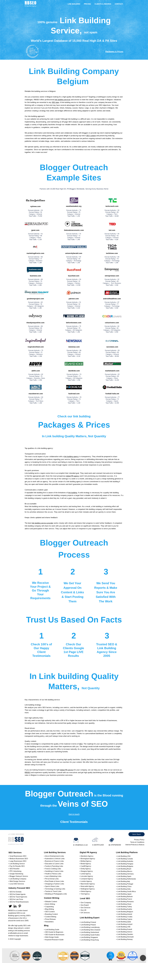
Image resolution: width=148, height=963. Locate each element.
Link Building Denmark (125, 937)
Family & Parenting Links (54, 866)
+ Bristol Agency (85, 864)
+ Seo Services (84, 907)
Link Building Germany (125, 874)
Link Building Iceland (124, 924)
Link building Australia (125, 861)
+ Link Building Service (16, 864)
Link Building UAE (123, 927)
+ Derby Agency (85, 869)
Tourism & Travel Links (53, 891)
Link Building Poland (88, 925)
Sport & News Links (52, 886)
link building (72, 493)
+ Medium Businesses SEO (18, 858)
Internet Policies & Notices (134, 845)
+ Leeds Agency (85, 874)
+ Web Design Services (16, 881)
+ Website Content (50, 901)
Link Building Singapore (89, 937)
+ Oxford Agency (85, 891)
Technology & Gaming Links (55, 889)
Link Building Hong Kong (90, 940)
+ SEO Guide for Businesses (54, 934)
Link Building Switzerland (90, 932)
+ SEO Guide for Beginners (53, 932)
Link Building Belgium (125, 911)
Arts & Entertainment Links (54, 856)
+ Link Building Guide (51, 929)
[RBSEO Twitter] (10, 906)
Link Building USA (123, 856)
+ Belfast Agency (85, 861)
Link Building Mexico (124, 871)
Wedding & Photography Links (56, 894)
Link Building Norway (125, 939)
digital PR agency (72, 476)
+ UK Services (84, 912)
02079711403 (99, 845)
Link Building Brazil (124, 869)
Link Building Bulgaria (125, 866)
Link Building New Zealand (90, 930)
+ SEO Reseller (13, 869)
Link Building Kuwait (124, 929)
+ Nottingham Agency (87, 889)
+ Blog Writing (49, 909)
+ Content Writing (50, 917)
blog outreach (19, 928)
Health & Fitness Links (53, 874)
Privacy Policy (139, 840)
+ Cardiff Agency (85, 866)
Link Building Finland (88, 922)
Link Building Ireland (124, 914)
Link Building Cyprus (124, 919)
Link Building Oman (124, 904)
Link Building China (124, 886)
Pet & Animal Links (52, 879)
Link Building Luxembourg (90, 927)
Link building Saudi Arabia (90, 935)
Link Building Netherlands (126, 879)
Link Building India (124, 889)
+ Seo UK (82, 910)
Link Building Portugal (125, 884)
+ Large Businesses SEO (17, 861)
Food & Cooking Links (53, 869)
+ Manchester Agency (87, 884)
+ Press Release (50, 919)
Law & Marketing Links (53, 876)
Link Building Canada (125, 859)
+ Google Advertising (15, 874)
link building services (62, 100)
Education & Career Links (54, 864)
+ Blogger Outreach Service (18, 876)
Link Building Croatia (124, 917)
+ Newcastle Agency (86, 886)
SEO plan (55, 102)
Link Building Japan (124, 894)
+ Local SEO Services (16, 884)
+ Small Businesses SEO (17, 856)
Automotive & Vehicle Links (55, 858)
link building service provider (42, 523)
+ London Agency (85, 881)
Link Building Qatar (124, 922)
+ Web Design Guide (51, 937)
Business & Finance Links (54, 861)
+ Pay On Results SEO (16, 866)
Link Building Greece (124, 932)
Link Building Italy (123, 881)
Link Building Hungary (125, 864)
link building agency (71, 457)
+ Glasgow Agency (86, 871)
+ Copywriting (49, 906)
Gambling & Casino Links (54, 871)
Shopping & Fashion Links (54, 884)
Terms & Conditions (137, 842)
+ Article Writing (49, 904)
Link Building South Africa (126, 891)
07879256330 (116, 845)
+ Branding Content (51, 914)
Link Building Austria (124, 909)
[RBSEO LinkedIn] (15, 906)
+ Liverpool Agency (86, 879)
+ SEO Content (49, 911)
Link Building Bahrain (125, 896)
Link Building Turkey (124, 906)
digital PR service (66, 770)
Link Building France (124, 899)
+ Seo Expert (84, 905)
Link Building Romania (125, 901)
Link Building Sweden (125, 934)
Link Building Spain (124, 876)
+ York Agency (84, 894)
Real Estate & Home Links (54, 881)
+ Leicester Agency (86, 876)
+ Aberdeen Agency (86, 856)
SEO (81, 744)
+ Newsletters (49, 922)
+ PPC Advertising (14, 871)
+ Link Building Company (17, 879)
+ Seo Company (85, 902)
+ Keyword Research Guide (54, 940)
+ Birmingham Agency (87, 858)
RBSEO (28, 772)
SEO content (91, 136)
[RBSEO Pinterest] (20, 906)
